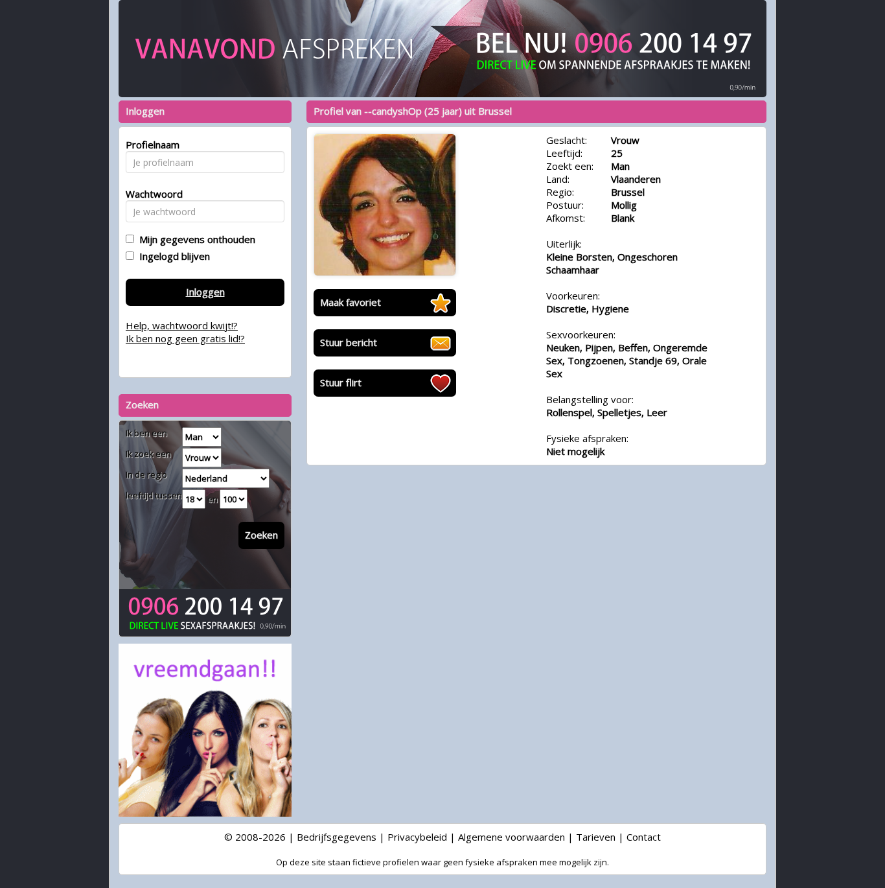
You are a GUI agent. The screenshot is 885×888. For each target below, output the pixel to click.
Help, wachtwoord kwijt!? (182, 325)
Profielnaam (151, 144)
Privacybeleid (417, 836)
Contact (643, 836)
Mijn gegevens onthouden (194, 239)
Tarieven (595, 836)
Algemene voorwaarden (511, 836)
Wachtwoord (151, 193)
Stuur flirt (341, 382)
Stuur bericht (348, 342)
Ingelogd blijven (172, 256)
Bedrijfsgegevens (336, 836)
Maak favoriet (350, 302)
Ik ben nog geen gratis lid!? (185, 338)
